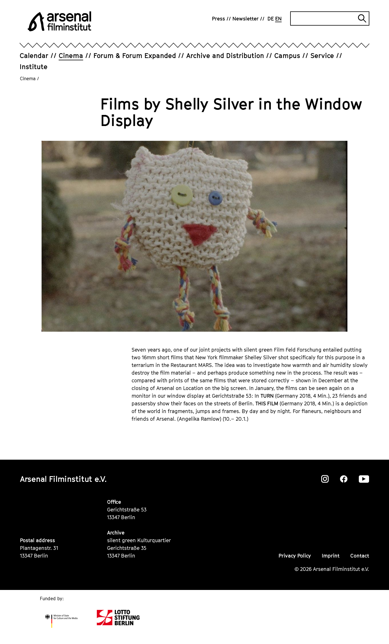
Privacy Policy (295, 556)
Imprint (330, 556)
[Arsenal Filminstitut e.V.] (59, 21)
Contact (359, 556)
